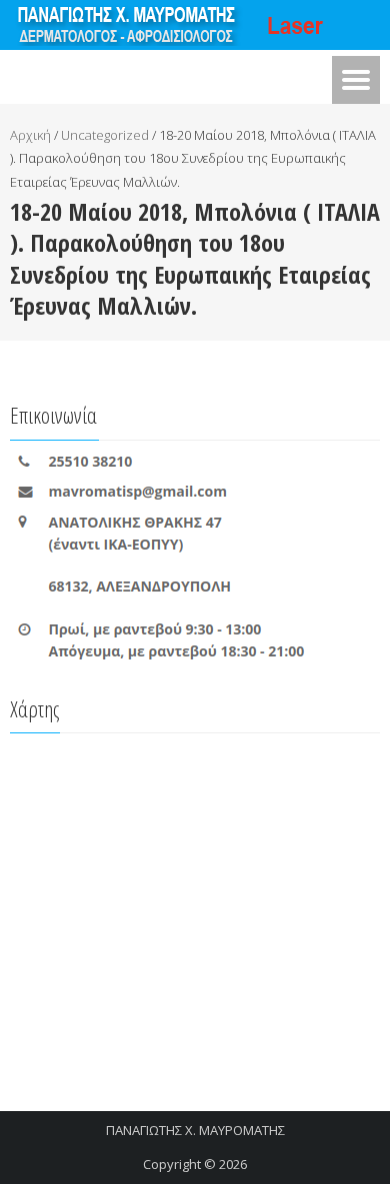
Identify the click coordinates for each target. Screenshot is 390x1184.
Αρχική (30, 135)
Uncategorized (105, 135)
